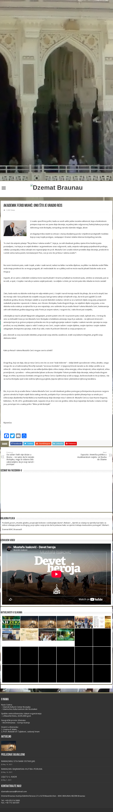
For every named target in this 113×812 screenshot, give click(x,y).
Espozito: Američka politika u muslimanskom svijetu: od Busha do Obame (92, 456)
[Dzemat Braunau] (56, 187)
